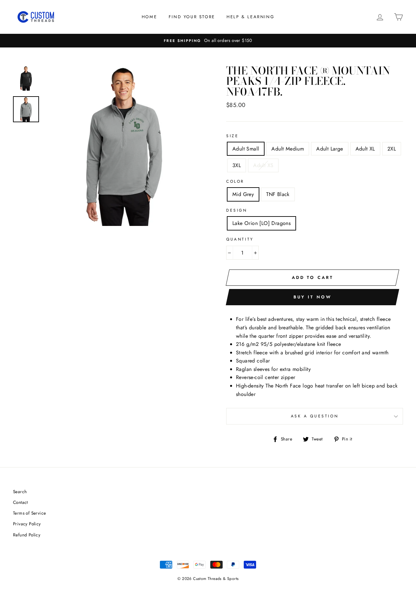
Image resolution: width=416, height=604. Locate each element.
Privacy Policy (27, 523)
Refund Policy (26, 535)
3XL (236, 165)
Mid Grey (243, 194)
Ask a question (314, 416)
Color (235, 181)
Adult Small (245, 148)
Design (236, 210)
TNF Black (278, 194)
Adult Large (329, 148)
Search (20, 491)
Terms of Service (29, 513)
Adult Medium (287, 148)
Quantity (240, 239)
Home (149, 17)
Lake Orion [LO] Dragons (261, 223)
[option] (208, 40)
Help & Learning (250, 17)
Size (232, 136)
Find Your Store (192, 17)
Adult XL (365, 148)
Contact (20, 502)
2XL (391, 148)
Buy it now (312, 297)
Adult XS (263, 165)
